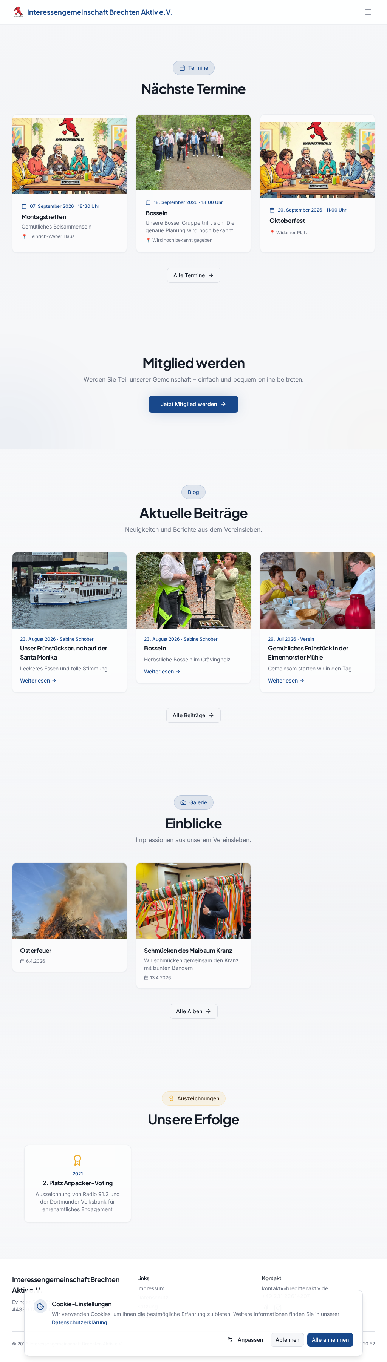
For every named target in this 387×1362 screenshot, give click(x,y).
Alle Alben (189, 1011)
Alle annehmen (330, 1339)
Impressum (150, 1288)
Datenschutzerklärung (79, 1322)
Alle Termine (189, 275)
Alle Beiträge (189, 715)
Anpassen (250, 1339)
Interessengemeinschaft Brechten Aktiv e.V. (100, 12)
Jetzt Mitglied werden (189, 404)
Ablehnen (287, 1339)
